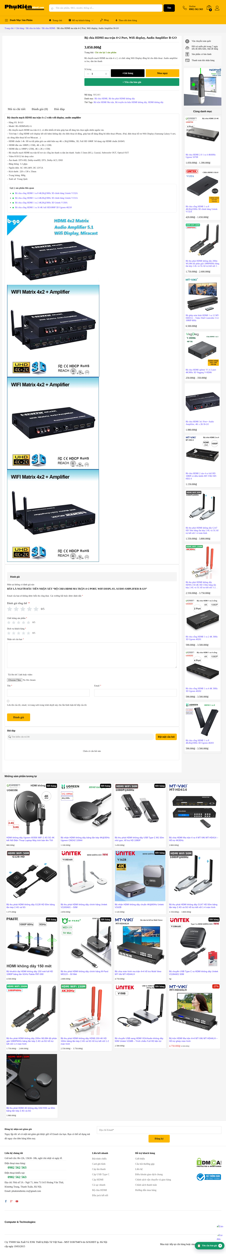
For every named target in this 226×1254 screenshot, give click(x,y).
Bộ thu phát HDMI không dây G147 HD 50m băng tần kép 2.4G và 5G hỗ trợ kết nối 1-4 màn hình (193, 905)
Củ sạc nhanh (98, 1185)
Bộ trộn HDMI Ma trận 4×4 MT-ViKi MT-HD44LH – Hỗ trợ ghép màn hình (193, 1039)
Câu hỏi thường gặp (145, 1164)
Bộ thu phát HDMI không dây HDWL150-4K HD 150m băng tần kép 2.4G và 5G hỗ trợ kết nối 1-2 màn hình (85, 1041)
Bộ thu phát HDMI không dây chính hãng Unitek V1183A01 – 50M (84, 905)
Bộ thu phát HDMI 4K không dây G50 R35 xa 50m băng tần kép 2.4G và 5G (30, 1109)
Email (97, 686)
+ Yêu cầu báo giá (132, 82)
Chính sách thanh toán (146, 1185)
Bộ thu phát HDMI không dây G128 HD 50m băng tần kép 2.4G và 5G (30, 905)
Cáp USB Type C (100, 1174)
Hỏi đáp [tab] (59, 109)
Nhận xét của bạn (15, 639)
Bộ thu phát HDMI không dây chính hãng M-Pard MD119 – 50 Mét (84, 972)
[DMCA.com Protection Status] (209, 1162)
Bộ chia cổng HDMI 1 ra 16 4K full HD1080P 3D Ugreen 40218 (43, 207)
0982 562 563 (17, 1167)
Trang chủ (57, 20)
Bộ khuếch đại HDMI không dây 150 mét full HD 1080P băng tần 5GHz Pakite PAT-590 (29, 972)
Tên (9, 686)
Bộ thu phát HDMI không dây (122, 98)
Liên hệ (139, 1169)
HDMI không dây (155, 102)
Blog (106, 20)
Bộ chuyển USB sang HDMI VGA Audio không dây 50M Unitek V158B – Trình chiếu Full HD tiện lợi (139, 1039)
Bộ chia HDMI (101, 98)
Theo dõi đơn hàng (128, 20)
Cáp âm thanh (99, 1169)
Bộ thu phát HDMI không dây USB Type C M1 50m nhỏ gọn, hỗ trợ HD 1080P (139, 839)
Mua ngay (162, 73)
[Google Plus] (11, 1201)
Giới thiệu (140, 1158)
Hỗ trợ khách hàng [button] (81, 20)
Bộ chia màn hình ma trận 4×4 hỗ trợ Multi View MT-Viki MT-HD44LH (138, 972)
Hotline (192, 6)
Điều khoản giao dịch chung (149, 1174)
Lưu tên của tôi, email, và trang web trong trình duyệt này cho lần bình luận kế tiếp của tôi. (47, 705)
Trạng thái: (89, 52)
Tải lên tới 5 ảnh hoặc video (20, 674)
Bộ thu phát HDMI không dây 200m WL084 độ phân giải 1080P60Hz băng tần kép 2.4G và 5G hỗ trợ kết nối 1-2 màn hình (31, 1041)
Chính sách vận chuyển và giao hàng (153, 1179)
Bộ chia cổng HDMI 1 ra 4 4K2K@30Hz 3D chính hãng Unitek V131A (46, 198)
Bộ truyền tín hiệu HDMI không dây (131, 102)
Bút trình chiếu (99, 1158)
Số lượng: (88, 69)
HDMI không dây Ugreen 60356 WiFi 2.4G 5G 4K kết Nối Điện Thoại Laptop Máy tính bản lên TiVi (30, 839)
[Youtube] (17, 1201)
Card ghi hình (98, 1164)
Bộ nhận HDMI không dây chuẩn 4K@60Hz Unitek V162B (139, 905)
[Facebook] (6, 1201)
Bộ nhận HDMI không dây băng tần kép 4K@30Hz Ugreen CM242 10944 (85, 839)
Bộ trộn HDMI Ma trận (104, 102)
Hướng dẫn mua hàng (145, 1190)
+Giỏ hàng (127, 73)
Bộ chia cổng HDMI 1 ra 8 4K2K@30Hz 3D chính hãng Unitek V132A (46, 193)
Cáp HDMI (97, 1179)
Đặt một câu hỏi (166, 736)
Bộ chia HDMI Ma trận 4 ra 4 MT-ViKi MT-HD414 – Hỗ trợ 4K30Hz (193, 839)
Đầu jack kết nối (100, 1195)
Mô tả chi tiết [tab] (17, 109)
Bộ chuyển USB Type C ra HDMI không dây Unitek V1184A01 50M (193, 972)
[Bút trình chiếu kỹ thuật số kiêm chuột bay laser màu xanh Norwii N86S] (202, 86)
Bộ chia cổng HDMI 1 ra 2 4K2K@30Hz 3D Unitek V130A (41, 203)
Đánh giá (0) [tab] (40, 109)
